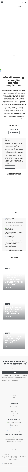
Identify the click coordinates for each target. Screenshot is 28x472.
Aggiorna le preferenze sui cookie (14, 413)
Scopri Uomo (14, 132)
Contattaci (14, 395)
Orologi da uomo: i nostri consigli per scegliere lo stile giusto (13, 339)
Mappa (14, 399)
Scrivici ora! (9, 463)
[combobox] (12, 2)
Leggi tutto (8, 287)
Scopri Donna (14, 129)
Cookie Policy (13, 411)
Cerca (19, 6)
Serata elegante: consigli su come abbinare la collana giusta (13, 310)
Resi (14, 415)
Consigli (8, 268)
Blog (14, 397)
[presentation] (13, 55)
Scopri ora (10, 167)
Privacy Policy (14, 409)
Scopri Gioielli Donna (14, 213)
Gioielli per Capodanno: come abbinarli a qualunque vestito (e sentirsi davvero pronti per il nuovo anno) (14, 277)
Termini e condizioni (14, 406)
